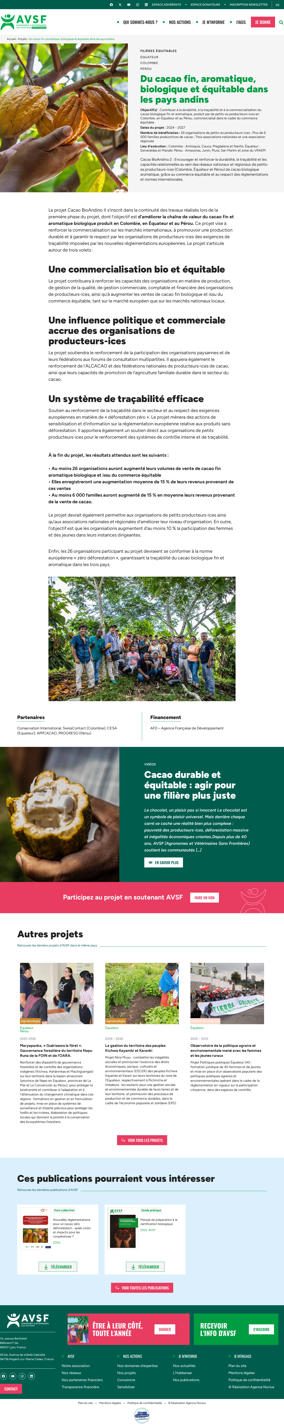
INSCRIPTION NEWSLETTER (249, 4)
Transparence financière (80, 1387)
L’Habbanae (182, 1373)
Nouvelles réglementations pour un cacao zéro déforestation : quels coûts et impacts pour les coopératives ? (72, 1228)
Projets (22, 39)
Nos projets (126, 1373)
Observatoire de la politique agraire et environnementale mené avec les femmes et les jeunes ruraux (225, 1050)
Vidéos (150, 764)
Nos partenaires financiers (82, 1380)
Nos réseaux (71, 1373)
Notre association (76, 1366)
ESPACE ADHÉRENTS (166, 4)
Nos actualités (184, 1366)
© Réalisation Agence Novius (251, 1387)
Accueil (11, 39)
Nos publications (186, 1380)
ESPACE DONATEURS (205, 4)
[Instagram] (137, 4)
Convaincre (126, 1380)
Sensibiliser (126, 1387)
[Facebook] (111, 4)
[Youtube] (128, 4)
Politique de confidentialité (249, 1380)
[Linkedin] (146, 4)
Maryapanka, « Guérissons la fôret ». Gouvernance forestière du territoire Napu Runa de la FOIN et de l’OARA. (56, 1050)
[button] (281, 22)
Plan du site (237, 1366)
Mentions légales (241, 1373)
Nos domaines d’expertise (137, 1366)
